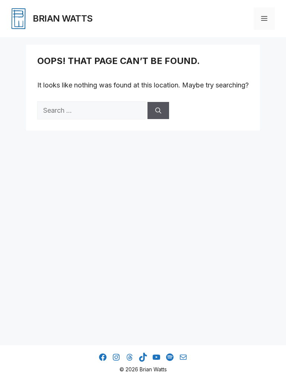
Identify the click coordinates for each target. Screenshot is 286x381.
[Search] (158, 110)
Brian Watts (63, 18)
